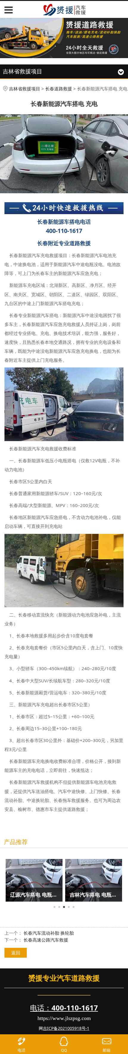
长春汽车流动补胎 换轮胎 (49, 933)
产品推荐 (16, 842)
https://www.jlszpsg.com (64, 1018)
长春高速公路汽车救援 (46, 940)
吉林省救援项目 (24, 89)
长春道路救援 (58, 89)
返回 (15, 953)
